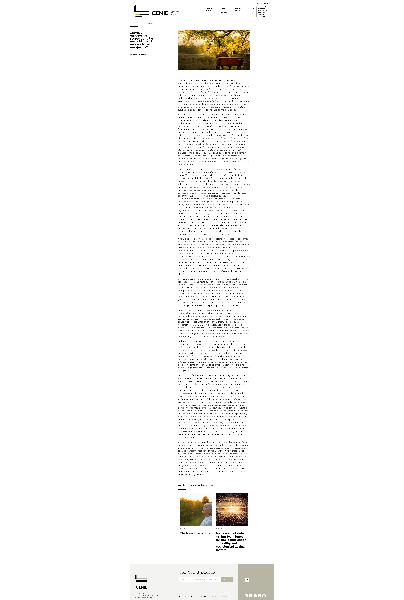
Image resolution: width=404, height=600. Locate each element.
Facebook (262, 9)
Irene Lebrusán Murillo (138, 54)
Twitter (261, 14)
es (259, 6)
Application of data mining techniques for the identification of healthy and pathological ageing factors (231, 541)
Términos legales (199, 596)
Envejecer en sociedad (138, 24)
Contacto (183, 596)
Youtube (261, 16)
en (265, 6)
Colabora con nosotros (221, 596)
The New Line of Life (195, 533)
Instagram (262, 11)
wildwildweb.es (146, 597)
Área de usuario (263, 3)
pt (262, 6)
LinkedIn (261, 12)
